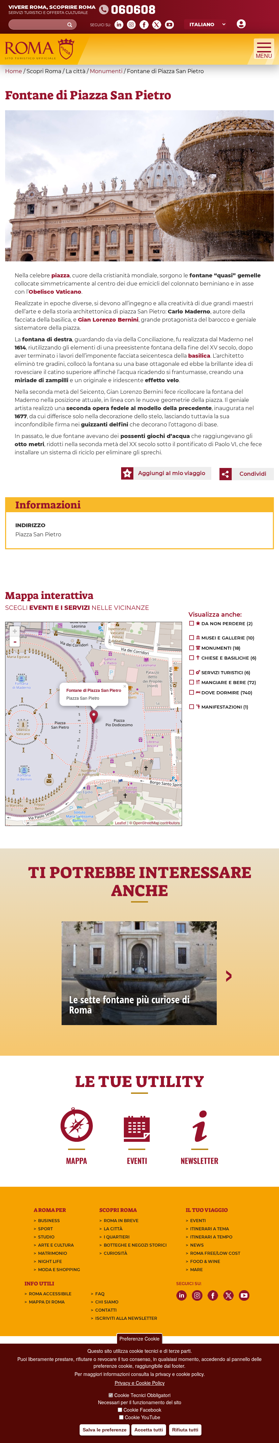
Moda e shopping (59, 1269)
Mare (196, 1269)
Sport (45, 1228)
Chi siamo (106, 1301)
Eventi (198, 1220)
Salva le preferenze (105, 1429)
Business (49, 1220)
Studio (46, 1236)
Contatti (106, 1310)
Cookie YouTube (142, 1417)
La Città (113, 1228)
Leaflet (120, 822)
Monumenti (106, 71)
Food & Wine (205, 1261)
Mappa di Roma (47, 1301)
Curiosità (115, 1253)
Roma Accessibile (50, 1293)
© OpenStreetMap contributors (154, 822)
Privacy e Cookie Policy (140, 1382)
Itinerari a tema (209, 1228)
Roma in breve (121, 1220)
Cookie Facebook (142, 1409)
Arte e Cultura (56, 1245)
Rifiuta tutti (185, 1429)
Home (13, 71)
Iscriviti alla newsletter (126, 1318)
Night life (50, 1261)
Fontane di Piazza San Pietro (93, 690)
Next (228, 999)
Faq (99, 1293)
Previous (51, 999)
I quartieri (117, 1236)
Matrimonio (52, 1253)
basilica (199, 356)
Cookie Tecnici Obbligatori (142, 1395)
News (197, 1245)
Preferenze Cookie (139, 1338)
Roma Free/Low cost (215, 1253)
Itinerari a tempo (211, 1236)
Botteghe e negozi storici (135, 1245)
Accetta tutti (148, 1429)
